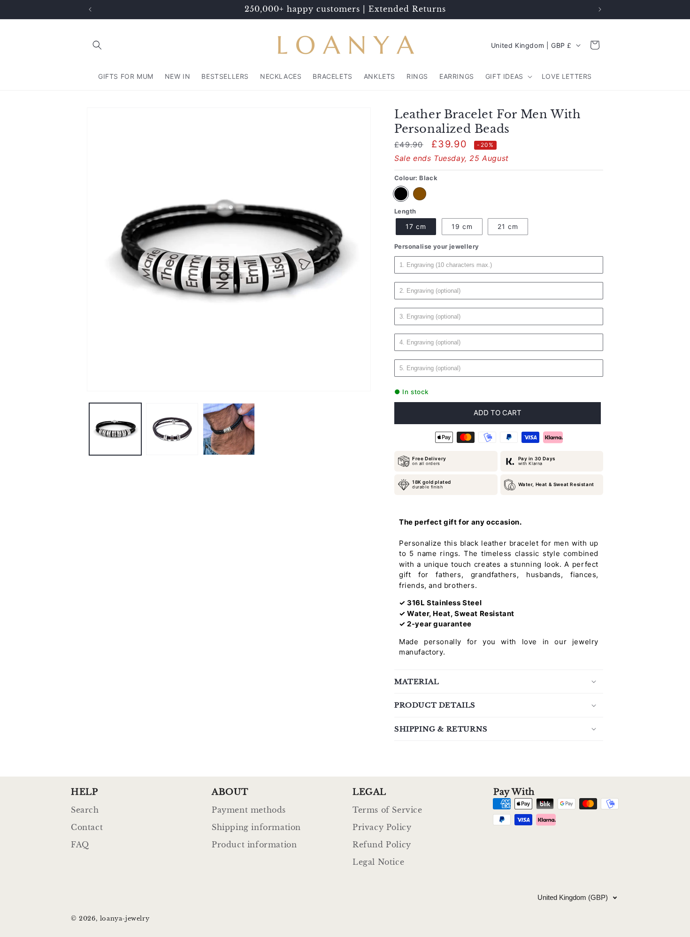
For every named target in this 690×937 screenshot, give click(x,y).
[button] (97, 45)
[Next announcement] (600, 9)
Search (85, 810)
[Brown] (419, 193)
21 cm (508, 226)
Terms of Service (387, 810)
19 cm (462, 226)
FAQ (80, 844)
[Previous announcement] (90, 9)
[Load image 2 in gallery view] (172, 429)
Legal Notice (378, 862)
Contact (87, 827)
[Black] (400, 193)
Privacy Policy (382, 827)
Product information (254, 844)
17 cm (416, 226)
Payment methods (249, 810)
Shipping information (256, 827)
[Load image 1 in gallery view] (115, 429)
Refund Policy (382, 844)
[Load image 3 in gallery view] (229, 429)
